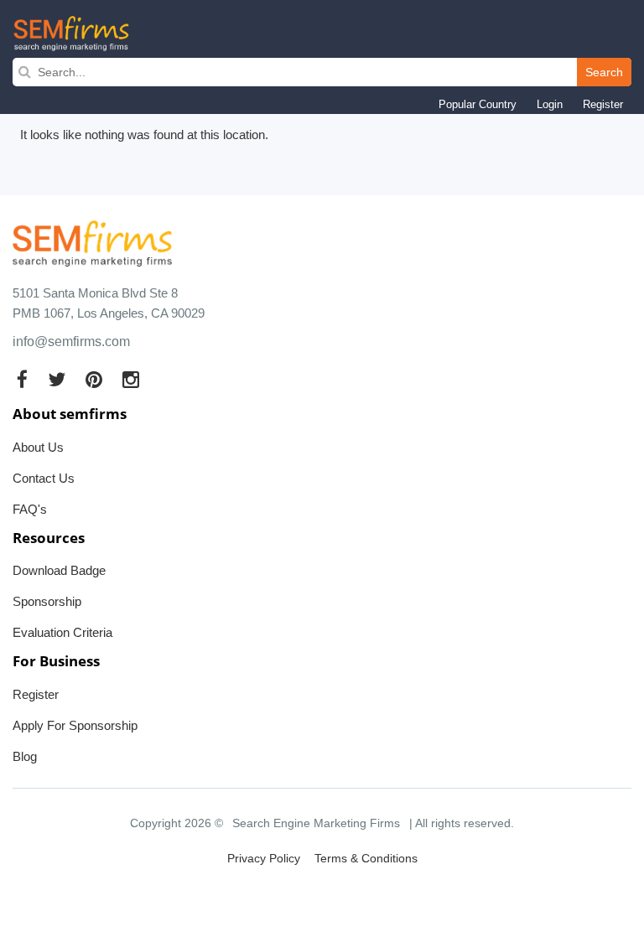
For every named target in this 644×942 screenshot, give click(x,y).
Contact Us (44, 478)
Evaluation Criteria (62, 632)
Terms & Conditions (366, 858)
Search (604, 72)
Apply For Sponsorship (75, 725)
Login (550, 104)
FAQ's (30, 509)
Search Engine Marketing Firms (316, 823)
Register (603, 104)
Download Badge (59, 570)
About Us (38, 447)
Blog (25, 756)
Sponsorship (47, 601)
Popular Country (478, 104)
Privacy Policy (263, 858)
